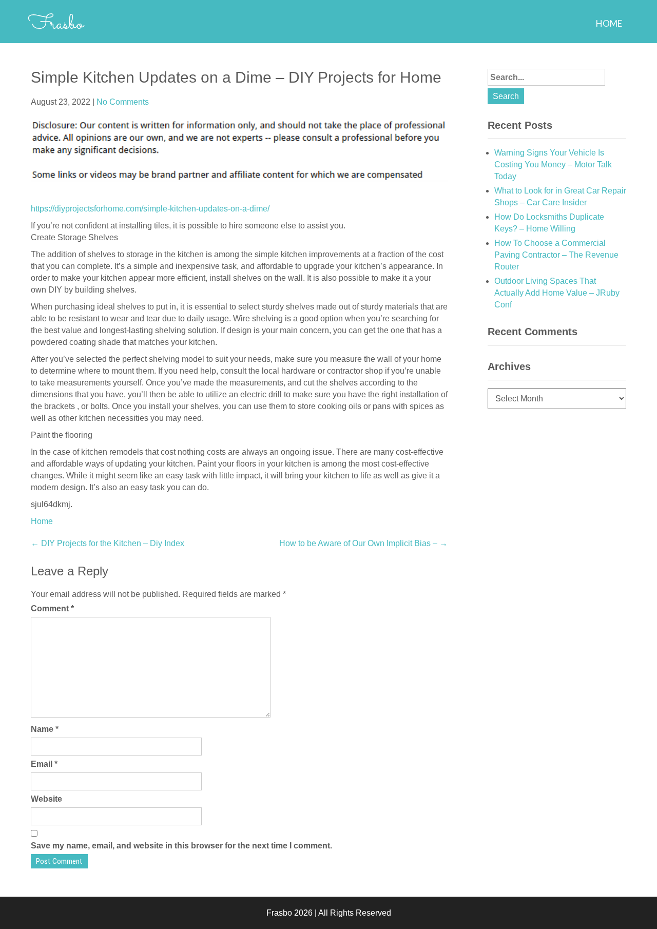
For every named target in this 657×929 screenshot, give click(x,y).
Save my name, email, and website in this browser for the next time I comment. (181, 845)
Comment (52, 608)
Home (609, 23)
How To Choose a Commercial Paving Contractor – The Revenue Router (556, 255)
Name (45, 729)
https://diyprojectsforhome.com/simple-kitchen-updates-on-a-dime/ (150, 208)
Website (46, 799)
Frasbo (55, 24)
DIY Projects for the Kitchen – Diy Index (107, 543)
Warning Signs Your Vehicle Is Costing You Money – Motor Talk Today (553, 164)
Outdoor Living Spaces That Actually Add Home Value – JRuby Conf (557, 293)
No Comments (122, 102)
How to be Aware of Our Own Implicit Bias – (363, 543)
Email (44, 764)
